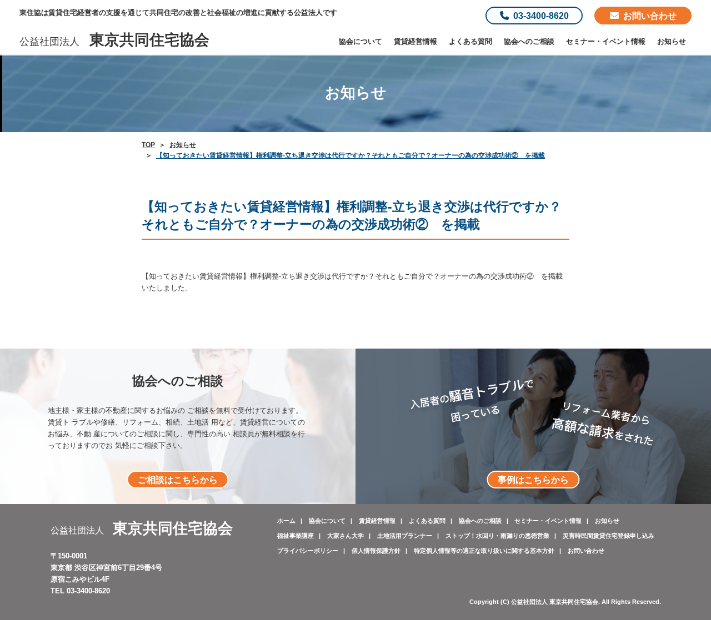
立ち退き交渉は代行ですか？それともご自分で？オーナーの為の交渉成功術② (407, 276)
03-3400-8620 (541, 16)
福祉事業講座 (295, 535)
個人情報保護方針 (376, 550)
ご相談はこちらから (178, 480)
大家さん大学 (345, 535)
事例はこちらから (533, 480)
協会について (360, 41)
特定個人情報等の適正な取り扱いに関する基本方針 (484, 550)
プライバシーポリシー (307, 550)
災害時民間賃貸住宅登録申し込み (608, 535)
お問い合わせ (650, 16)
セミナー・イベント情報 (605, 41)
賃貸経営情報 (415, 41)
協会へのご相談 (529, 41)
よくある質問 (470, 41)
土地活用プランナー (404, 535)
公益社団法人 (114, 41)
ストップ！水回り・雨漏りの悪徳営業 (497, 535)
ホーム (286, 520)
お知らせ (671, 41)
